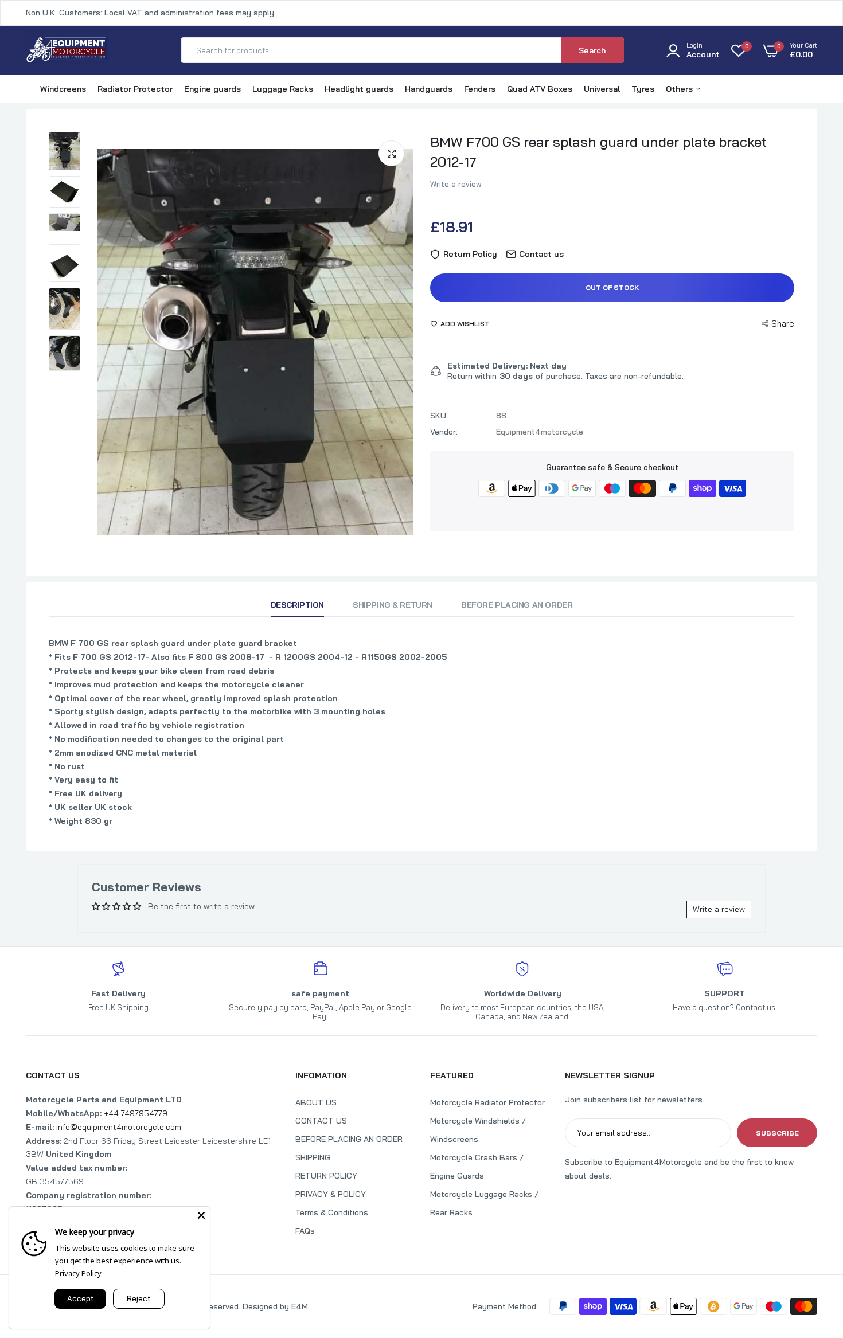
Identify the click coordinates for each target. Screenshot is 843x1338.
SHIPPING (312, 1157)
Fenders (479, 89)
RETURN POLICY (326, 1176)
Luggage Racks (282, 89)
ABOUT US (316, 1102)
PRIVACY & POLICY (330, 1194)
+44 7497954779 (135, 1113)
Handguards (428, 89)
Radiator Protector (135, 89)
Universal (602, 89)
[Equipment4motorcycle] (67, 50)
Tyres (642, 89)
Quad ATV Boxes (539, 89)
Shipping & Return (392, 605)
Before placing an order (516, 605)
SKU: (439, 415)
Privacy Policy (78, 1273)
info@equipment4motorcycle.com (118, 1127)
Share (782, 323)
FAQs (305, 1231)
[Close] (201, 1215)
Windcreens (63, 89)
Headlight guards (359, 89)
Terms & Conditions (331, 1212)
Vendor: (444, 432)
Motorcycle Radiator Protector (487, 1102)
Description (297, 605)
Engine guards (212, 89)
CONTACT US (321, 1121)
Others (680, 89)
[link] (811, 1255)
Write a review (456, 184)
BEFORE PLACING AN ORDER (349, 1139)
